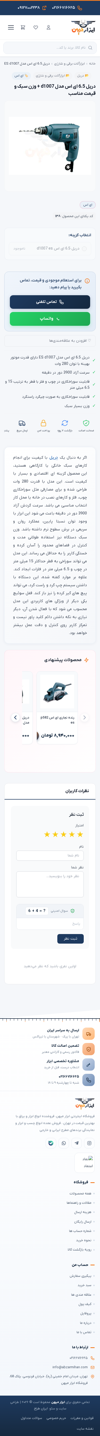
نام (81, 846)
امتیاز (79, 825)
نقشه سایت (85, 1429)
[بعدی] (15, 717)
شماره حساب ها (80, 1231)
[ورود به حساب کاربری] (48, 27)
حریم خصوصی (56, 1418)
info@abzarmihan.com (70, 1367)
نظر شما (77, 867)
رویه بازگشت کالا (79, 1249)
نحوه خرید (83, 1240)
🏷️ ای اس (21, 76)
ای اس (87, 205)
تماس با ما (84, 1332)
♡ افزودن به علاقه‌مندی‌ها (70, 340)
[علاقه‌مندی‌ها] (36, 27)
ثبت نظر (70, 938)
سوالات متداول (31, 1418)
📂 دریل (83, 76)
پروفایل (85, 1313)
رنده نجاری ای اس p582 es (57, 720)
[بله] (51, 1143)
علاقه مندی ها (81, 1295)
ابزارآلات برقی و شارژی (69, 63)
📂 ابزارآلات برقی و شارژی (53, 76)
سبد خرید (84, 1285)
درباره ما (85, 1323)
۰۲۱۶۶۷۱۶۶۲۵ (69, 1076)
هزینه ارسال (82, 1212)
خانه (92, 63)
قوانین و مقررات (82, 1418)
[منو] (10, 27)
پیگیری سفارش (80, 1276)
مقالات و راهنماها (79, 1203)
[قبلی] (84, 717)
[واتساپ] (63, 1143)
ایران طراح (41, 1409)
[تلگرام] (76, 1143)
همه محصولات (80, 1193)
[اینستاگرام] (89, 1143)
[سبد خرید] (23, 27)
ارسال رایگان (82, 1221)
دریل (53, 457)
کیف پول (84, 1304)
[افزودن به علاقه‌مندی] (43, 678)
